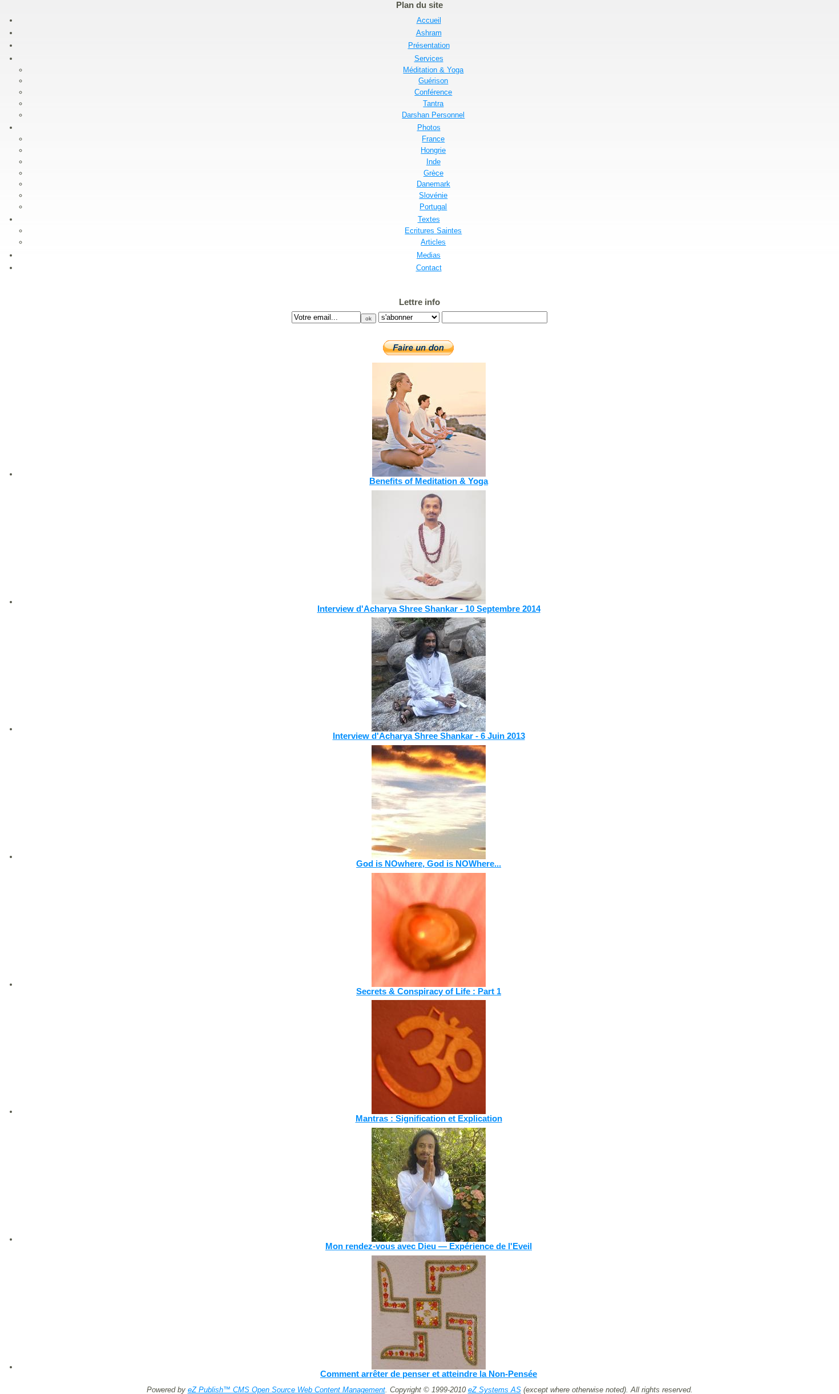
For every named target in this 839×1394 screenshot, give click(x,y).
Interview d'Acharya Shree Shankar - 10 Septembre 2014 (428, 608)
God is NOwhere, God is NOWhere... (428, 863)
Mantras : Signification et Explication (429, 1118)
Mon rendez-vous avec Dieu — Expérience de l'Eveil (428, 1246)
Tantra (433, 103)
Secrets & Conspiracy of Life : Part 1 (428, 991)
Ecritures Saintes (433, 230)
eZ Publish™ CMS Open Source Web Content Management (286, 1389)
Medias (429, 255)
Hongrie (433, 150)
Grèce (433, 173)
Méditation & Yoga (433, 70)
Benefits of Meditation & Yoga (428, 481)
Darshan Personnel (433, 115)
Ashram (429, 33)
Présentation (429, 45)
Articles (433, 242)
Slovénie (433, 195)
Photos (429, 127)
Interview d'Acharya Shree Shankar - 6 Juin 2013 (429, 736)
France (433, 139)
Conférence (433, 92)
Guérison (433, 80)
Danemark (433, 184)
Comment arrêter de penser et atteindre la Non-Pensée (428, 1374)
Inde (433, 161)
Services (428, 58)
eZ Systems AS (494, 1389)
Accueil (429, 20)
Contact (429, 267)
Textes (429, 219)
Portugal (433, 206)
